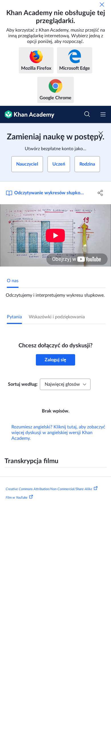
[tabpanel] (55, 293)
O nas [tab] (12, 280)
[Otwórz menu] (103, 114)
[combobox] (65, 384)
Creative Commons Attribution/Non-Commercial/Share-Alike (49, 489)
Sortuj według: (23, 384)
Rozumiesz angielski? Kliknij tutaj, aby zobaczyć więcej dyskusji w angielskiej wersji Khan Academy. (58, 433)
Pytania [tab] (14, 317)
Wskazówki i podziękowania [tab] (57, 317)
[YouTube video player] (55, 235)
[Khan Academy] (27, 114)
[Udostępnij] (100, 193)
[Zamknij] (101, 4)
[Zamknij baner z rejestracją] (100, 133)
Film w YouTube (17, 497)
